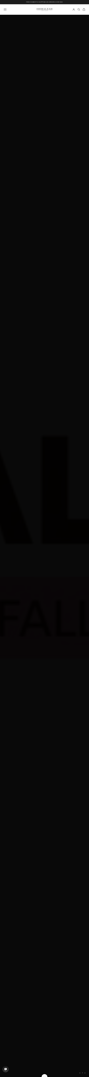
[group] (44, 546)
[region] (44, 546)
